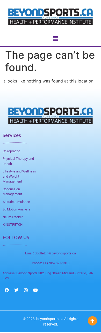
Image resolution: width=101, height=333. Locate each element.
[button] (55, 38)
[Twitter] (16, 290)
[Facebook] (7, 290)
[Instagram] (26, 290)
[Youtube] (35, 290)
